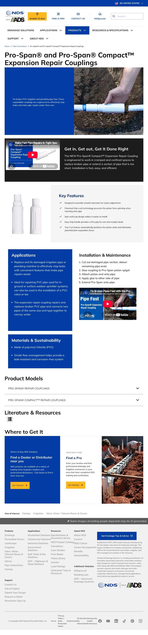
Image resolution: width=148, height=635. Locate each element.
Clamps (26, 513)
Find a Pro (74, 458)
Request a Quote (14, 596)
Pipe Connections (14, 565)
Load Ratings (58, 566)
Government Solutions (34, 549)
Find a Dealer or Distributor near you (31, 459)
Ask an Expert (12, 588)
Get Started (17, 485)
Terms (53, 621)
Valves (8, 561)
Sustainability (81, 555)
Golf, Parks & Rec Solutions (37, 556)
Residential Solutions (39, 535)
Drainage (10, 535)
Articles (55, 562)
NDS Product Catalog (62, 542)
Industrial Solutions (38, 543)
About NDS (80, 535)
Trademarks (72, 621)
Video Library (58, 558)
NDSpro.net (80, 570)
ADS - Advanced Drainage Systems (84, 580)
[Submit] (114, 16)
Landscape (11, 543)
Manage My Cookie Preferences (92, 621)
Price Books (57, 554)
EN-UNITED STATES (129, 3)
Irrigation (38, 513)
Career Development (85, 547)
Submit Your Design (15, 592)
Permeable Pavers (14, 539)
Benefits (78, 551)
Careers (78, 539)
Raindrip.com (81, 574)
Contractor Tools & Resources (61, 572)
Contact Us (10, 584)
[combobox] (127, 16)
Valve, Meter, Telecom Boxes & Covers (66, 513)
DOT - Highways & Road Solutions (38, 562)
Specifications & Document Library (60, 536)
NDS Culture (80, 543)
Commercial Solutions (39, 539)
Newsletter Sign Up (15, 600)
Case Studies (58, 550)
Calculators (57, 546)
